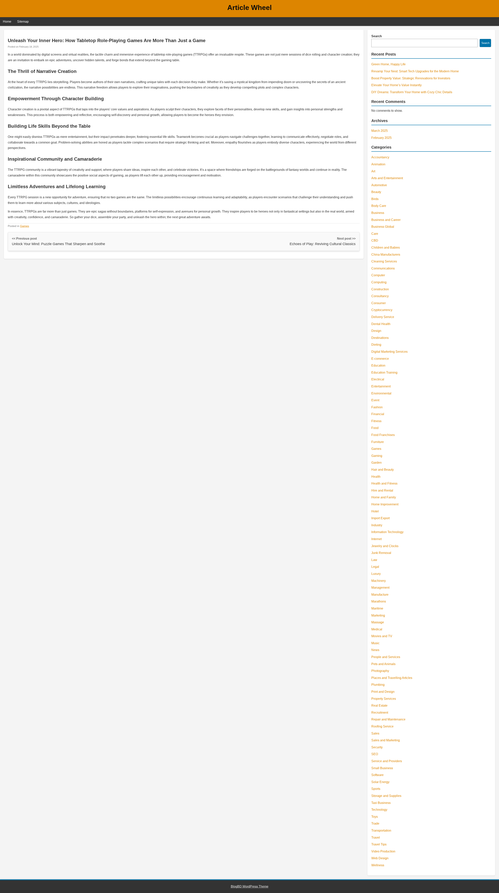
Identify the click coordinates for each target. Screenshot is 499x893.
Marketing (378, 615)
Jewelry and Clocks (384, 546)
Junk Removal (381, 553)
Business (377, 212)
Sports (375, 788)
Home (7, 21)
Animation (378, 164)
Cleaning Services (384, 261)
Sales (375, 733)
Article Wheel (249, 8)
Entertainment (381, 386)
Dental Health (380, 324)
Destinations (380, 337)
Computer (378, 275)
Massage (377, 622)
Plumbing (378, 684)
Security (377, 747)
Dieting (376, 344)
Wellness (377, 865)
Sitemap (23, 21)
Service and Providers (386, 761)
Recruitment (379, 712)
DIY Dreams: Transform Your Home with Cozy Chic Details (411, 92)
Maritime (377, 608)
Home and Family (383, 497)
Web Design (379, 858)
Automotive (379, 185)
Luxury (376, 573)
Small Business (382, 768)
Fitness (376, 421)
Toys (374, 816)
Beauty (376, 192)
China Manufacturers (385, 254)
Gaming (376, 455)
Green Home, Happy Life (388, 64)
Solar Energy (380, 782)
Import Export (380, 518)
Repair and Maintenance (388, 719)
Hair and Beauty (382, 469)
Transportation (381, 830)
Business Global (382, 226)
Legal (375, 566)
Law (374, 560)
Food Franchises (383, 435)
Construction (380, 289)
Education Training (384, 372)
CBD (374, 240)
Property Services (383, 698)
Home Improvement (384, 504)
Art (373, 171)
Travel (375, 837)
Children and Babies (385, 247)
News (375, 650)
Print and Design (383, 691)
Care (374, 233)
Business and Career (386, 219)
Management (380, 587)
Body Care (378, 205)
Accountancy (380, 157)
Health (375, 476)
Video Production (383, 851)
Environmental (381, 393)
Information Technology (387, 532)
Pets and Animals (383, 664)
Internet (376, 539)
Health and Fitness (384, 483)
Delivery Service (382, 317)
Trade (375, 823)
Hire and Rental (382, 490)
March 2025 (379, 130)
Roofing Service (382, 726)
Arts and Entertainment (387, 178)
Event (375, 400)
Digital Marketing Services (389, 351)
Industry (376, 525)
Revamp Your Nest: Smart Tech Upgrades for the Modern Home (415, 71)
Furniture (377, 442)
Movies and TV (381, 636)
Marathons (378, 601)
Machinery (378, 580)
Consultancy (380, 296)
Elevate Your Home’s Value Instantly (396, 85)
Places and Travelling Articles (391, 677)
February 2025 (381, 137)
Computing (379, 282)
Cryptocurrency (381, 310)
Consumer (378, 303)
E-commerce (380, 358)
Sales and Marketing (385, 740)
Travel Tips (379, 844)
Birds (375, 199)
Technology (379, 809)
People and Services (385, 657)
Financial (377, 414)
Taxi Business (381, 802)
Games (24, 226)
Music (375, 643)
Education (378, 365)
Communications (383, 268)
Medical (376, 629)
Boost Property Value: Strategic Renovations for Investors (410, 78)
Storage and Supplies (386, 795)
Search (376, 36)
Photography (380, 670)
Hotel (375, 511)
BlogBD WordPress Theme (249, 886)
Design (376, 330)
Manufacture (379, 594)
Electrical (377, 379)
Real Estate (379, 705)
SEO (374, 754)
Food (375, 428)
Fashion (377, 407)
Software (377, 775)
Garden (376, 462)
